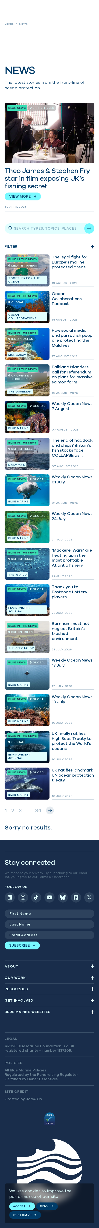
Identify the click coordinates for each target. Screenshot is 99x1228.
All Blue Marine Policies (25, 1070)
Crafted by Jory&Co (23, 1099)
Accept (19, 1206)
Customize (22, 1214)
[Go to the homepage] (49, 1174)
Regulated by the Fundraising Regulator (41, 1074)
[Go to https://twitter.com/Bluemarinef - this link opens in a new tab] (89, 897)
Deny (44, 1206)
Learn (10, 23)
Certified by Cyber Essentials (31, 1079)
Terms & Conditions (53, 877)
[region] (49, 1203)
